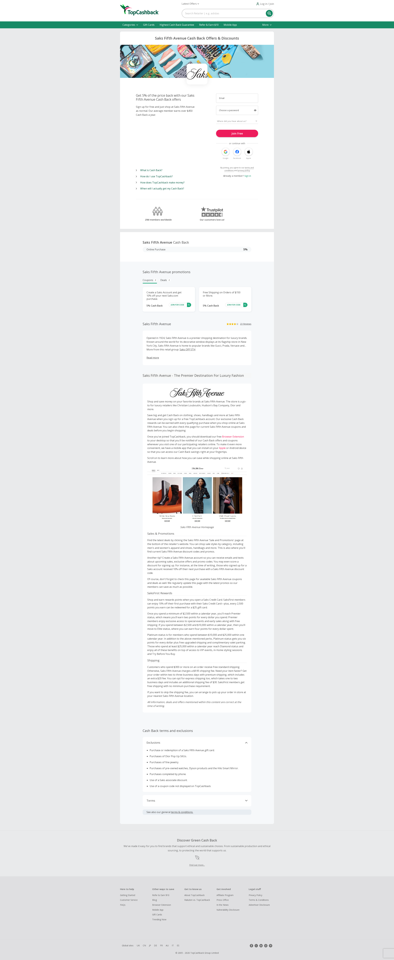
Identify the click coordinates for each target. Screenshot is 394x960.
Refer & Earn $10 (209, 24)
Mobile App (230, 24)
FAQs (122, 904)
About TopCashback (194, 895)
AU (167, 945)
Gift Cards (149, 24)
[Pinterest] (270, 945)
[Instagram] (265, 945)
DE (155, 945)
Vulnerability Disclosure (228, 909)
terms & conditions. (182, 812)
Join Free (237, 133)
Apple (222, 448)
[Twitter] (256, 945)
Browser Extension (233, 436)
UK (138, 945)
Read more (153, 357)
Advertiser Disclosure (259, 904)
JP (150, 945)
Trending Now (159, 919)
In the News (223, 904)
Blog (154, 899)
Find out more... (197, 865)
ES (178, 945)
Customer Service (129, 899)
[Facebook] (251, 945)
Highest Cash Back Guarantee (177, 24)
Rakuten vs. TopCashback (197, 899)
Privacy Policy (255, 895)
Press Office (223, 899)
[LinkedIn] (261, 945)
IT (173, 945)
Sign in (247, 175)
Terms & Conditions (259, 899)
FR (161, 945)
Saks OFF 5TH (187, 349)
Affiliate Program (225, 895)
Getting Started (127, 895)
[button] (190, 4)
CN (144, 945)
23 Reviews (245, 323)
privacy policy (244, 170)
